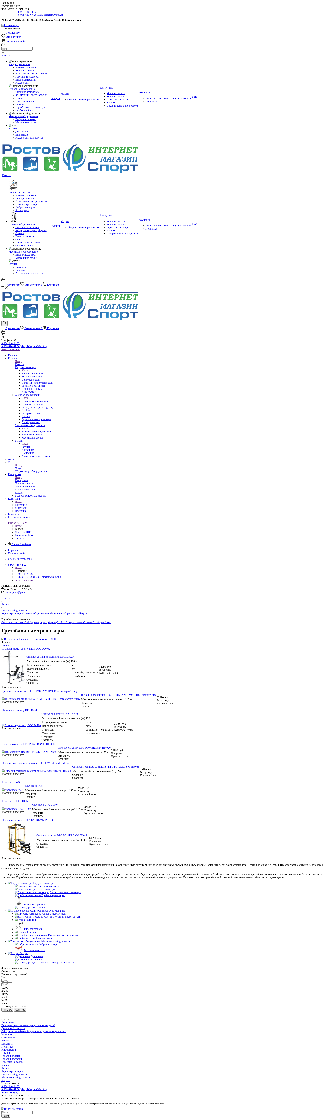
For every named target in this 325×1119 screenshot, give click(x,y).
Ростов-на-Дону (24, 535)
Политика (7, 1046)
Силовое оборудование (35, 401)
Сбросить (20, 1010)
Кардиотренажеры (32, 373)
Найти (6, 1116)
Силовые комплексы (13, 622)
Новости (6, 1040)
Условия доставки (11, 1058)
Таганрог (20, 538)
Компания (21, 504)
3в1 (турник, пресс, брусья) (41, 622)
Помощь (6, 1052)
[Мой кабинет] (3, 45)
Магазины (7, 1043)
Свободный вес (102, 622)
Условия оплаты (10, 1055)
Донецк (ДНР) (23, 531)
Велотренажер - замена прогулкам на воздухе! (28, 1025)
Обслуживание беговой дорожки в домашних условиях (33, 1031)
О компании (8, 1037)
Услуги (19, 468)
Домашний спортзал (13, 1028)
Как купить (21, 480)
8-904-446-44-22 (27, 12)
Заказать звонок (10, 349)
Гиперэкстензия (75, 622)
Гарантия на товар (12, 1061)
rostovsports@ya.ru (15, 592)
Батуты (26, 446)
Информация (8, 1049)
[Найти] (2, 52)
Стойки (61, 622)
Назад (18, 361)
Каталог (19, 364)
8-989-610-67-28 (41, 14)
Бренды (5, 1065)
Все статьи (7, 1022)
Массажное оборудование (36, 431)
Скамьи (88, 622)
